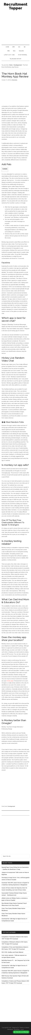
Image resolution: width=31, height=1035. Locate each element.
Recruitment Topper (15, 6)
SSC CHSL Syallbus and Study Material (12, 952)
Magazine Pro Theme (17, 1027)
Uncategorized (11, 806)
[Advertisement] (15, 27)
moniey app (10, 681)
